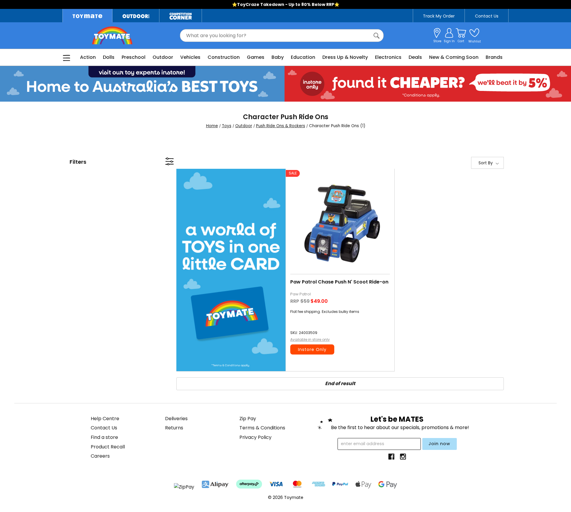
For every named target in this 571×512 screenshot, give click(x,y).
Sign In (449, 41)
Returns (174, 427)
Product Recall (108, 446)
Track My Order (439, 16)
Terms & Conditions (262, 427)
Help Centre (105, 418)
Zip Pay (247, 418)
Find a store (104, 437)
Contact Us (486, 16)
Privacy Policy (255, 437)
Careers (100, 456)
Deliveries (176, 418)
